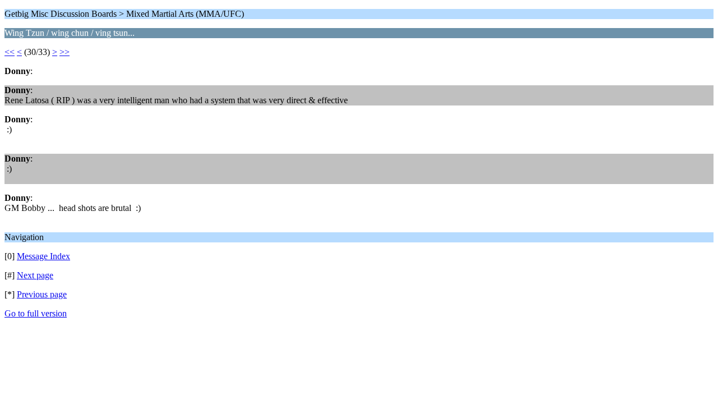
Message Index (43, 256)
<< (9, 52)
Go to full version (35, 313)
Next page (35, 275)
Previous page (42, 294)
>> (64, 52)
